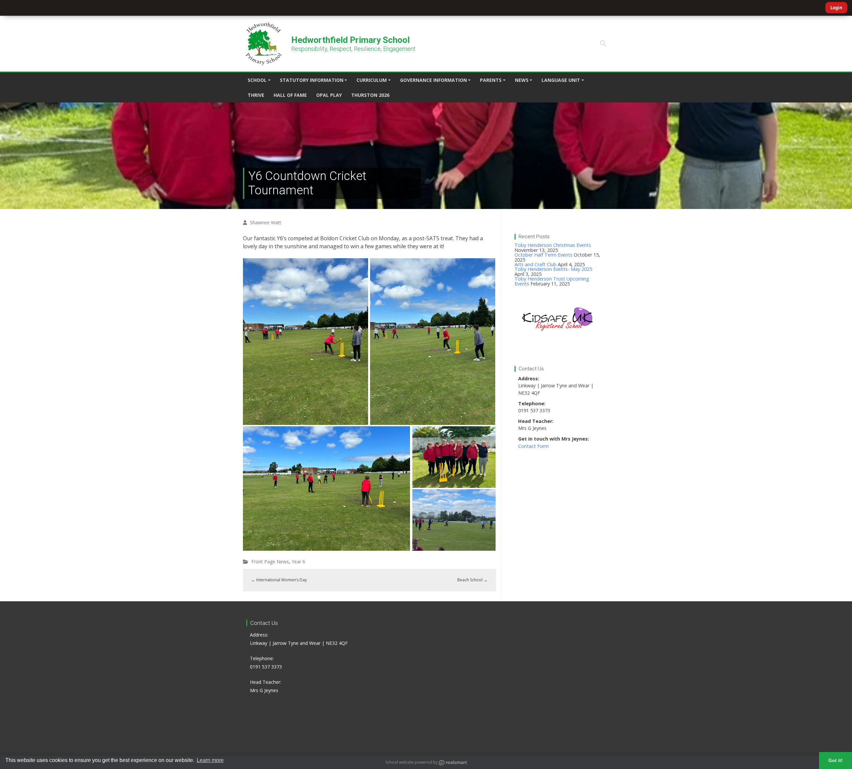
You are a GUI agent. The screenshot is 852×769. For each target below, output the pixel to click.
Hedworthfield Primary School (350, 40)
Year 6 (298, 561)
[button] (603, 44)
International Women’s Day (279, 580)
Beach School (472, 580)
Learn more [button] (210, 760)
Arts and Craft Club (535, 264)
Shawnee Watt (265, 222)
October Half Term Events (543, 255)
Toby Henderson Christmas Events (553, 245)
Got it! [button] (835, 760)
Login (836, 8)
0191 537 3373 (266, 667)
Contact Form (533, 446)
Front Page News (270, 561)
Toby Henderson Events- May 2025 (553, 269)
